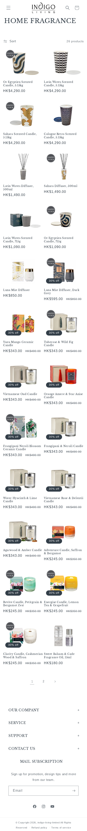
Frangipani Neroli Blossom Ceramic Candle (22, 447)
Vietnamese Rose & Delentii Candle (63, 499)
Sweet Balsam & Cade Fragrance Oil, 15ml (59, 655)
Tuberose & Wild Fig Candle (58, 343)
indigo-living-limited (49, 822)
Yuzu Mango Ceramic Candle (18, 343)
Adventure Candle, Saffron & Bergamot (63, 552)
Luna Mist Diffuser (16, 290)
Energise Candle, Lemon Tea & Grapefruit (61, 604)
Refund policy (39, 827)
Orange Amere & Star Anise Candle (63, 395)
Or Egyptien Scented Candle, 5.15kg (18, 83)
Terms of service (61, 827)
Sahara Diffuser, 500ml (60, 186)
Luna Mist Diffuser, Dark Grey (61, 291)
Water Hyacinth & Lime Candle (20, 499)
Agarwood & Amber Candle (22, 550)
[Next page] (55, 681)
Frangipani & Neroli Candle (63, 446)
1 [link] (32, 681)
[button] (8, 7)
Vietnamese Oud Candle (20, 394)
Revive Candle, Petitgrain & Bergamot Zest (22, 604)
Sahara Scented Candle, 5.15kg (20, 135)
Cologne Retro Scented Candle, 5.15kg (60, 135)
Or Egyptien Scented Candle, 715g (58, 239)
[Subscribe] (73, 791)
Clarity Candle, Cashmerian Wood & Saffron (23, 655)
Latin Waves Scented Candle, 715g (17, 239)
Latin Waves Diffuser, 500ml (18, 187)
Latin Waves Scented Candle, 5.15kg (58, 83)
